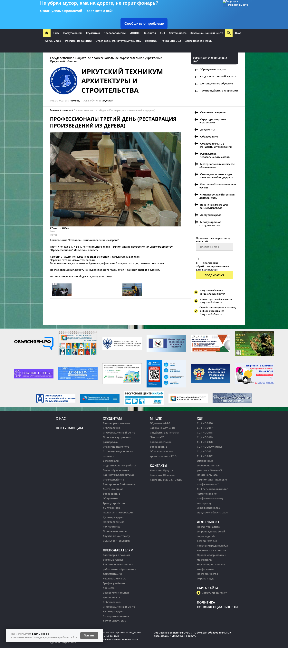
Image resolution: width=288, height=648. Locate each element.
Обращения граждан (213, 69)
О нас (56, 33)
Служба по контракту (116, 536)
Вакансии (151, 41)
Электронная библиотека (119, 484)
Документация (112, 574)
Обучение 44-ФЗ (160, 423)
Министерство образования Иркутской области (215, 301)
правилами (210, 263)
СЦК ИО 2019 (205, 437)
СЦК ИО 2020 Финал (209, 446)
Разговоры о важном (116, 423)
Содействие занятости (164, 432)
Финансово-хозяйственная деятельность (217, 196)
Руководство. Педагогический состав (214, 155)
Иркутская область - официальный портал (212, 292)
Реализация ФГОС (114, 578)
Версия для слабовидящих (210, 57)
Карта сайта (207, 588)
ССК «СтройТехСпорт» (116, 540)
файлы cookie (40, 633)
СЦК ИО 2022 (205, 456)
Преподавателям (115, 33)
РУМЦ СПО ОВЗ (171, 41)
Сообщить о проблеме (144, 23)
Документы (207, 129)
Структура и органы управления (212, 121)
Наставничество (207, 574)
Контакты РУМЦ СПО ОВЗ (166, 479)
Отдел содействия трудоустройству (118, 41)
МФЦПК (134, 33)
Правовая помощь (115, 531)
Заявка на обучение (162, 428)
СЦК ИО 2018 (205, 432)
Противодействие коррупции (219, 90)
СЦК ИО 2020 (205, 442)
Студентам (93, 33)
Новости (67, 110)
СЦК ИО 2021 (205, 451)
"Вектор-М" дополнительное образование (160, 441)
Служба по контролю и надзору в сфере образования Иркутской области (217, 311)
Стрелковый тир (113, 479)
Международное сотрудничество (210, 223)
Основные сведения (213, 112)
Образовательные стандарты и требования (215, 145)
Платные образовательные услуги (217, 186)
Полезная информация (118, 512)
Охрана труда (206, 578)
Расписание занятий (78, 41)
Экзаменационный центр (206, 33)
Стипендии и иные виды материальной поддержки (216, 175)
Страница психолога (116, 446)
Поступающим (72, 33)
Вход (238, 33)
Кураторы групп (113, 517)
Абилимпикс (53, 41)
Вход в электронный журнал (218, 76)
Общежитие (110, 498)
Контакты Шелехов (162, 475)
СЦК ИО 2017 (205, 428)
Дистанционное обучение (216, 83)
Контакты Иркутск (161, 470)
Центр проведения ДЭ (198, 41)
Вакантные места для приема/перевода (213, 206)
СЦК (162, 33)
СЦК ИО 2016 (205, 423)
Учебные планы (113, 559)
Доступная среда (210, 215)
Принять (89, 635)
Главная (55, 110)
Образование (209, 136)
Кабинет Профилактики (118, 475)
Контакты (149, 33)
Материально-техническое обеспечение (217, 165)
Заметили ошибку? (214, 593)
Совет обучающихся (116, 470)
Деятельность (178, 33)
